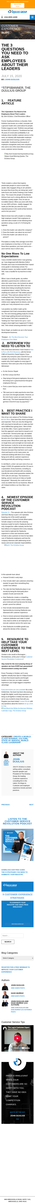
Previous (5, 805)
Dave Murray (17, 993)
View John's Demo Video (6, 762)
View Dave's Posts (17, 996)
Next (31, 805)
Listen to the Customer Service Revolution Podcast (17, 821)
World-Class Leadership (15, 741)
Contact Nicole (24, 701)
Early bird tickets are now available (13, 689)
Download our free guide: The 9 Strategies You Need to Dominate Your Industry (14, 872)
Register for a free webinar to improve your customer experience (15, 969)
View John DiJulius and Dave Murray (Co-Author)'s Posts (21, 1010)
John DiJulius (12, 79)
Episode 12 (5, 512)
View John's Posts (18, 988)
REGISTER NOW (17, 5)
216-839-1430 (10, 17)
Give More (6, 419)
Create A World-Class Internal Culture (16, 738)
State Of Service (10, 740)
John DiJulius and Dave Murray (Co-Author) (19, 1003)
